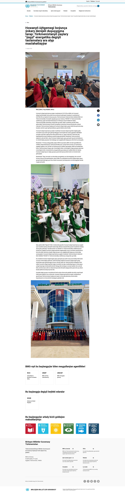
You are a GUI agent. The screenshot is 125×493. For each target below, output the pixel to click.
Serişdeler (65, 467)
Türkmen (92, 1)
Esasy (26, 16)
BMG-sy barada (66, 448)
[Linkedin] (98, 120)
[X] (98, 110)
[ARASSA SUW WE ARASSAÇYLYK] (43, 428)
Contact (64, 489)
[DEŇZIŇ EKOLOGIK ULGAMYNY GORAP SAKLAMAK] (81, 428)
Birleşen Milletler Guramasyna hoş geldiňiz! (36, 1)
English (88, 1)
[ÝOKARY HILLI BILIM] (30, 428)
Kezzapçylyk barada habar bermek (79, 489)
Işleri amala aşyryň (67, 457)
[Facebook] (98, 115)
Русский (98, 1)
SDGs (84, 448)
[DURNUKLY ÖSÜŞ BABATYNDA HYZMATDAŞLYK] (94, 428)
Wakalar (31, 16)
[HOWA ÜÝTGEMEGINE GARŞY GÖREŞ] (68, 428)
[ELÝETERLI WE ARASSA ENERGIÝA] (56, 428)
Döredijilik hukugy (69, 489)
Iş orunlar (85, 467)
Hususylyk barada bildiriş (90, 489)
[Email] (98, 124)
